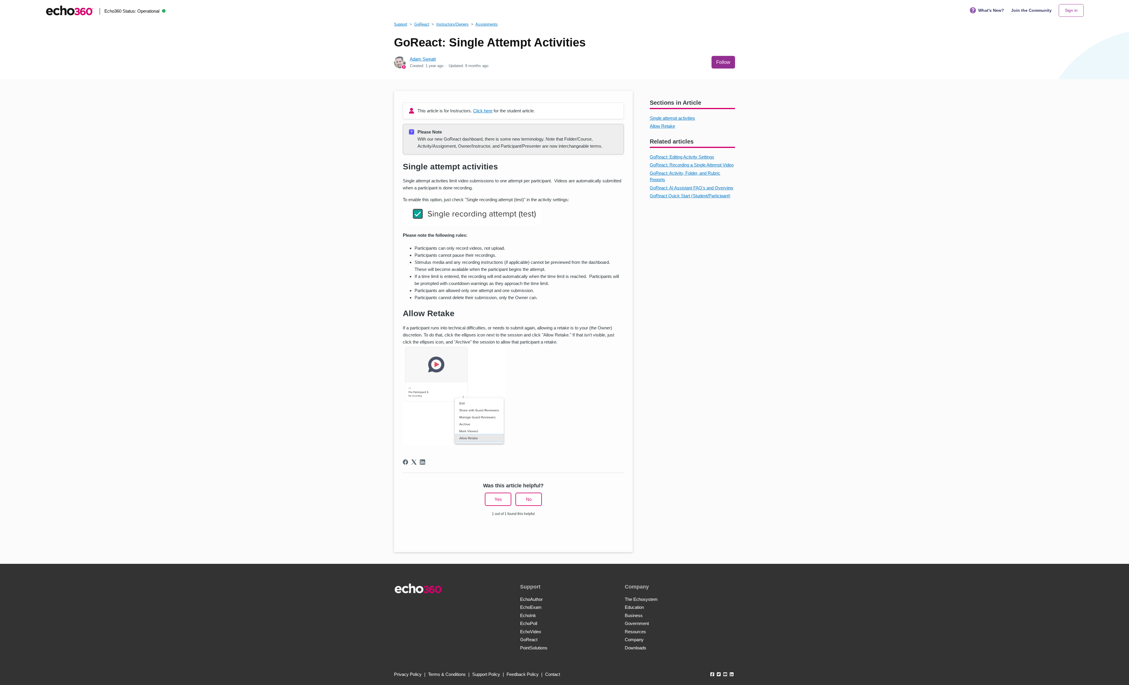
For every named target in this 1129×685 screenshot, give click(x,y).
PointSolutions (533, 647)
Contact (552, 674)
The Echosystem (641, 599)
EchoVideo (530, 631)
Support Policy (486, 674)
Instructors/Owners (452, 24)
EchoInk (528, 615)
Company (634, 639)
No (529, 499)
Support (400, 24)
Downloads (635, 647)
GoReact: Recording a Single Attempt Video (692, 164)
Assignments (486, 24)
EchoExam (531, 607)
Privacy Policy (408, 674)
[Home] (69, 10)
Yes (498, 499)
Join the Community (1031, 10)
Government (637, 623)
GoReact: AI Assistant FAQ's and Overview (691, 187)
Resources (635, 631)
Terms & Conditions (447, 674)
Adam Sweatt (423, 58)
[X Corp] (414, 462)
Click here (482, 110)
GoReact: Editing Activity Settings (682, 156)
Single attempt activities (672, 118)
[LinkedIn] (422, 462)
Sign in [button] (1071, 10)
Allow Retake (662, 126)
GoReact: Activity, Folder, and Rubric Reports (685, 176)
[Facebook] (405, 462)
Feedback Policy (523, 674)
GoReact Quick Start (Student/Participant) (690, 195)
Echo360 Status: (131, 11)
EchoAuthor (531, 599)
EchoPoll (528, 623)
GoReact (421, 24)
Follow (723, 62)
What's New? (991, 10)
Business (634, 615)
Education (634, 607)
